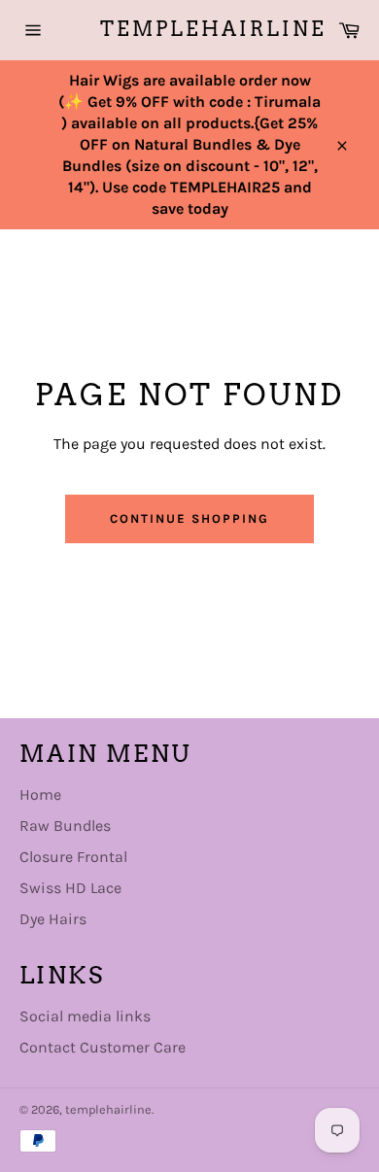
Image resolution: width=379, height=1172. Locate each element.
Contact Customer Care (102, 1047)
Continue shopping (189, 518)
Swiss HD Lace (70, 888)
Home (40, 794)
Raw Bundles (65, 825)
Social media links (85, 1016)
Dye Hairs (52, 919)
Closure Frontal (73, 856)
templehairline (190, 29)
